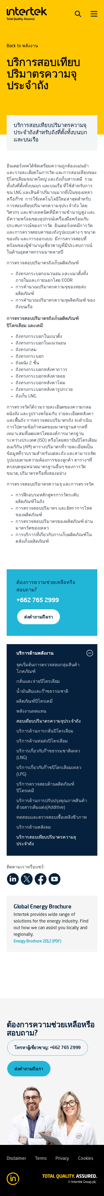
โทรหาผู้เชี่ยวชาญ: (47, 1047)
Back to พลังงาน (22, 46)
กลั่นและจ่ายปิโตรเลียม (38, 681)
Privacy (62, 1159)
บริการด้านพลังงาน (35, 653)
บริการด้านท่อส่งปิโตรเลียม (42, 741)
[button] (89, 653)
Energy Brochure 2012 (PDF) (37, 941)
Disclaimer (16, 1159)
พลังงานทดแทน (31, 711)
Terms (40, 1159)
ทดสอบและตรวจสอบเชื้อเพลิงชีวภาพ (51, 817)
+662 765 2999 (37, 600)
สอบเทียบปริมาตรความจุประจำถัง (48, 721)
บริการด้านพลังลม (33, 827)
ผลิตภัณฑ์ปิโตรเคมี (34, 701)
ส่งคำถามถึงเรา (38, 617)
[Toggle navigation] (78, 14)
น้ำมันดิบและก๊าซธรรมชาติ (42, 691)
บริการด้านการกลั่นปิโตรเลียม (44, 731)
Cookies (85, 1159)
